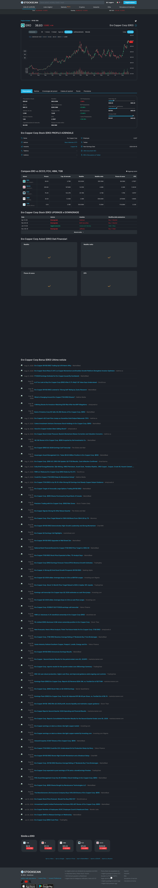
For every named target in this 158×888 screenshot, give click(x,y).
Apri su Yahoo (50, 858)
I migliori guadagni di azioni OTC (110, 873)
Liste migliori (48, 7)
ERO (28, 180)
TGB (28, 203)
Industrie (96, 7)
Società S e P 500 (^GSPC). (109, 876)
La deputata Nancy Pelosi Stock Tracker (77, 873)
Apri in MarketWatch (83, 858)
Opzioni (126, 871)
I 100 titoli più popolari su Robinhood (76, 876)
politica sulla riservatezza (28, 878)
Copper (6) (74, 146)
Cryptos (82, 7)
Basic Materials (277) (71, 142)
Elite (109, 7)
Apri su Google (60, 858)
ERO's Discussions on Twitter (91, 155)
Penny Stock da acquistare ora (110, 871)
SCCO (28, 186)
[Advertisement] (79, 85)
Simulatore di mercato (127, 7)
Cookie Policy (42, 878)
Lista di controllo (29, 7)
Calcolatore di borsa (130, 881)
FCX (28, 192)
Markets (65, 7)
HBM (28, 198)
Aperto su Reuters (107, 858)
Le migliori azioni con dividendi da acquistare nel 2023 (81, 871)
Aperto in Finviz (70, 858)
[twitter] (136, 21)
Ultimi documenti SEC (89, 151)
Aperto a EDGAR (95, 858)
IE (45, 843)
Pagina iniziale (25, 20)
